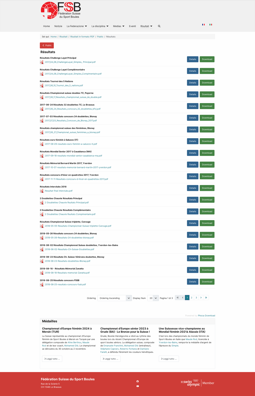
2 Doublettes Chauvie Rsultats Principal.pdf (67, 202)
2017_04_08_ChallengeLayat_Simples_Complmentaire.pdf (73, 73)
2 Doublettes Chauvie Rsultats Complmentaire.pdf (70, 214)
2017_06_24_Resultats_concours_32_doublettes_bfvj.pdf (73, 108)
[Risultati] (150, 26)
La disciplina (98, 26)
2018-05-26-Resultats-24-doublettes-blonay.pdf (69, 237)
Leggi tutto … (53, 358)
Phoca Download (206, 315)
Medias (117, 26)
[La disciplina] (107, 26)
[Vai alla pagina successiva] (201, 297)
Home (46, 26)
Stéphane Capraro (109, 348)
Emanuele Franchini (113, 345)
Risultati (145, 26)
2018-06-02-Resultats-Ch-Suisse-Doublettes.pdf (69, 249)
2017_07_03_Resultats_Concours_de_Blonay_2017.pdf (71, 120)
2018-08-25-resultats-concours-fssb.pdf (65, 284)
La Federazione (75, 26)
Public (48, 45)
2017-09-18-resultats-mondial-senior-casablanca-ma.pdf (73, 155)
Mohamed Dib (71, 345)
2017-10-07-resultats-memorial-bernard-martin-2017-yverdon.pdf (78, 167)
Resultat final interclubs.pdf (59, 190)
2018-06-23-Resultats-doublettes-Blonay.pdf (67, 261)
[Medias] (122, 26)
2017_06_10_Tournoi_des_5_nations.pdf (64, 85)
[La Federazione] (85, 26)
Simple (175, 345)
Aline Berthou (74, 342)
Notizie (58, 26)
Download (207, 59)
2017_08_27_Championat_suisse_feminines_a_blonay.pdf (72, 132)
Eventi (132, 26)
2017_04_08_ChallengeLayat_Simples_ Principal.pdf (70, 62)
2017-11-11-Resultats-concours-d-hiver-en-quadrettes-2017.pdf (76, 179)
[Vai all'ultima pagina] (206, 297)
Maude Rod (191, 339)
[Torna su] (250, 391)
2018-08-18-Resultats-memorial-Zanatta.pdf (67, 272)
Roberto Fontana (128, 348)
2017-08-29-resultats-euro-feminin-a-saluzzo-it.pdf (71, 144)
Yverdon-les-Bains (168, 342)
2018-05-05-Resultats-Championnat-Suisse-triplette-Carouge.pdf (78, 226)
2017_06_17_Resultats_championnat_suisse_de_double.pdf (73, 97)
